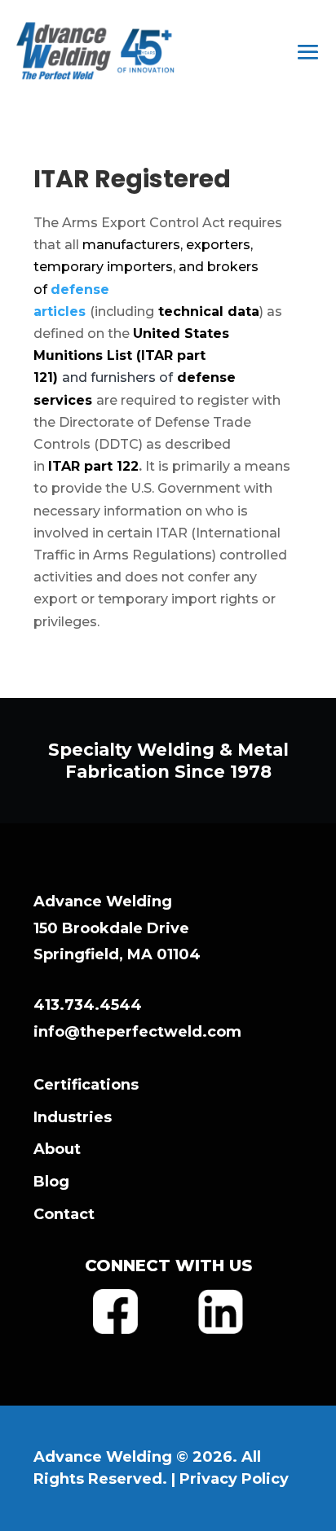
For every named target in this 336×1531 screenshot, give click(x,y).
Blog (51, 1182)
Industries (72, 1117)
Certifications (86, 1085)
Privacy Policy (234, 1479)
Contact (64, 1214)
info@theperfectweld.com (137, 1032)
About (57, 1149)
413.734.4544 (87, 1005)
